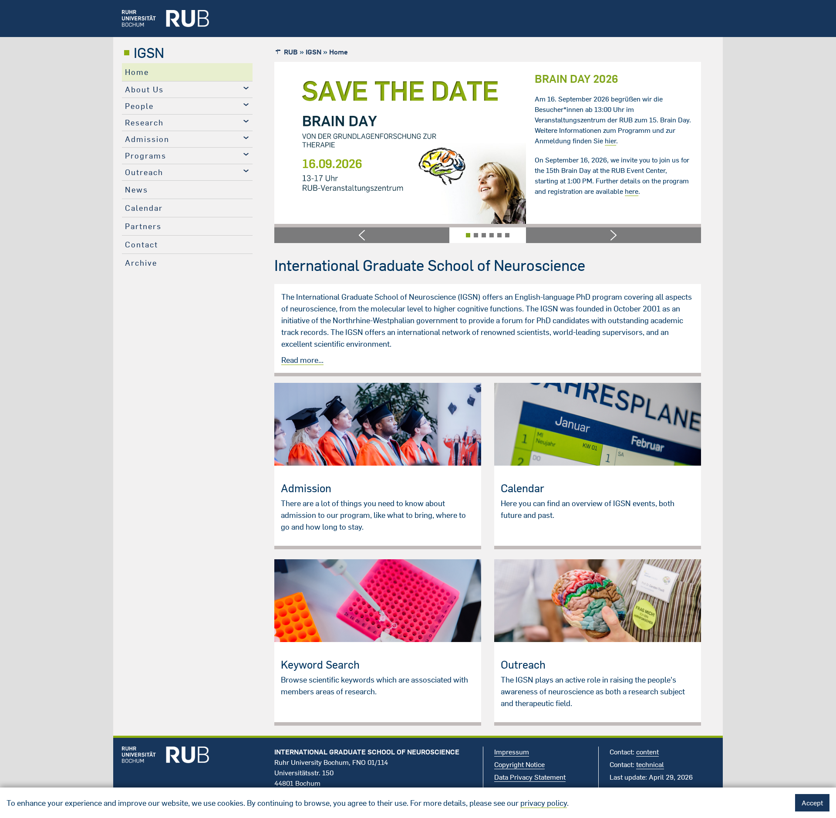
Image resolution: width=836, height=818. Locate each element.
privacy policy (543, 803)
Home (137, 72)
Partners (143, 226)
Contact (141, 245)
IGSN (149, 53)
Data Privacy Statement (530, 777)
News (136, 190)
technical (650, 764)
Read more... (302, 360)
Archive (141, 263)
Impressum (511, 751)
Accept (812, 802)
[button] (361, 235)
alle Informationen (656, 119)
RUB (291, 51)
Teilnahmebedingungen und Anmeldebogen (621, 130)
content (647, 751)
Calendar (144, 208)
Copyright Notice (519, 764)
